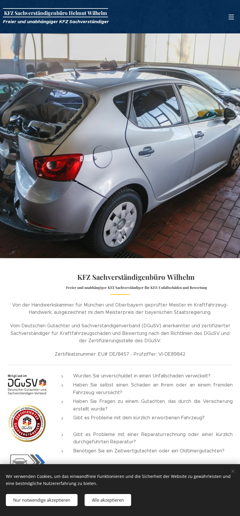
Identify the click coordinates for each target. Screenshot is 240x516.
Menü (231, 17)
